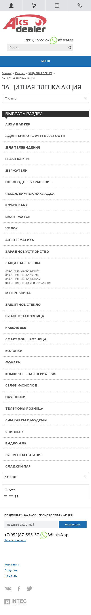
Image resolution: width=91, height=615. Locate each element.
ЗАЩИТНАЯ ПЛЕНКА (40, 73)
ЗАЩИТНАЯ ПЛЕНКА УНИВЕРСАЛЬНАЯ (28, 283)
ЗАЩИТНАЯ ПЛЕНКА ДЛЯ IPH (22, 270)
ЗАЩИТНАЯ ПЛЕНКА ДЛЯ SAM (22, 279)
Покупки (10, 570)
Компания (11, 564)
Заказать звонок (15, 540)
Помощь (10, 575)
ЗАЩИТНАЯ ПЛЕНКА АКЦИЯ (21, 275)
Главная (6, 73)
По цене (10, 489)
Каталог (20, 73)
